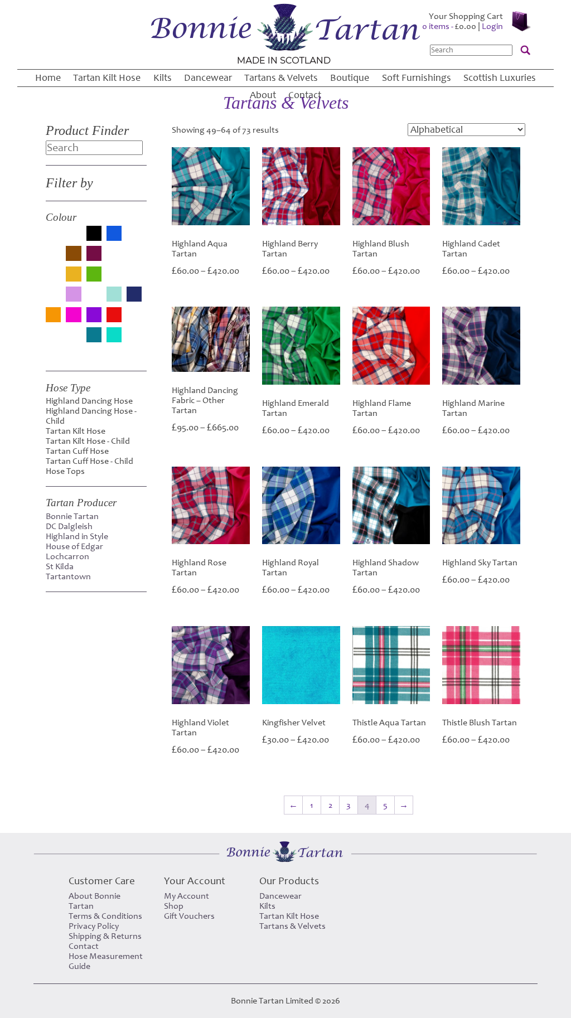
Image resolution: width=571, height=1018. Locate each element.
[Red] (114, 315)
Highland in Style (77, 536)
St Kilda (60, 566)
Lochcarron (67, 556)
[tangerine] (73, 340)
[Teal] (93, 336)
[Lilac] (73, 295)
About (263, 95)
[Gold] (73, 275)
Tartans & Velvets (281, 77)
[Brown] (73, 254)
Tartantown (68, 576)
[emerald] (134, 258)
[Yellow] (53, 353)
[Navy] (134, 295)
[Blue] (114, 234)
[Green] (93, 275)
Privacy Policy (94, 926)
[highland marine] (134, 279)
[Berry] (73, 238)
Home (48, 77)
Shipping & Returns (105, 936)
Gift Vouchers (189, 916)
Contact (304, 95)
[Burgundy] (93, 254)
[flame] (53, 279)
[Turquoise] (114, 336)
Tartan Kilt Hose (107, 77)
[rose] (134, 319)
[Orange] (53, 315)
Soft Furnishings (416, 77)
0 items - (449, 26)
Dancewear (208, 77)
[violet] (134, 340)
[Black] (93, 234)
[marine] (93, 299)
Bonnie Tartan (72, 516)
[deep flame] (114, 258)
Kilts (162, 77)
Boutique (349, 77)
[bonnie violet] (53, 258)
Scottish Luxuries (499, 77)
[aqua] (53, 238)
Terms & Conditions (105, 916)
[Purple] (93, 315)
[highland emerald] (114, 279)
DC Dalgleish (69, 526)
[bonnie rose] (134, 238)
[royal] (53, 340)
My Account (186, 896)
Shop (173, 906)
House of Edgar (74, 546)
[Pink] (73, 315)
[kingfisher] (53, 299)
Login (492, 26)
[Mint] (114, 295)
